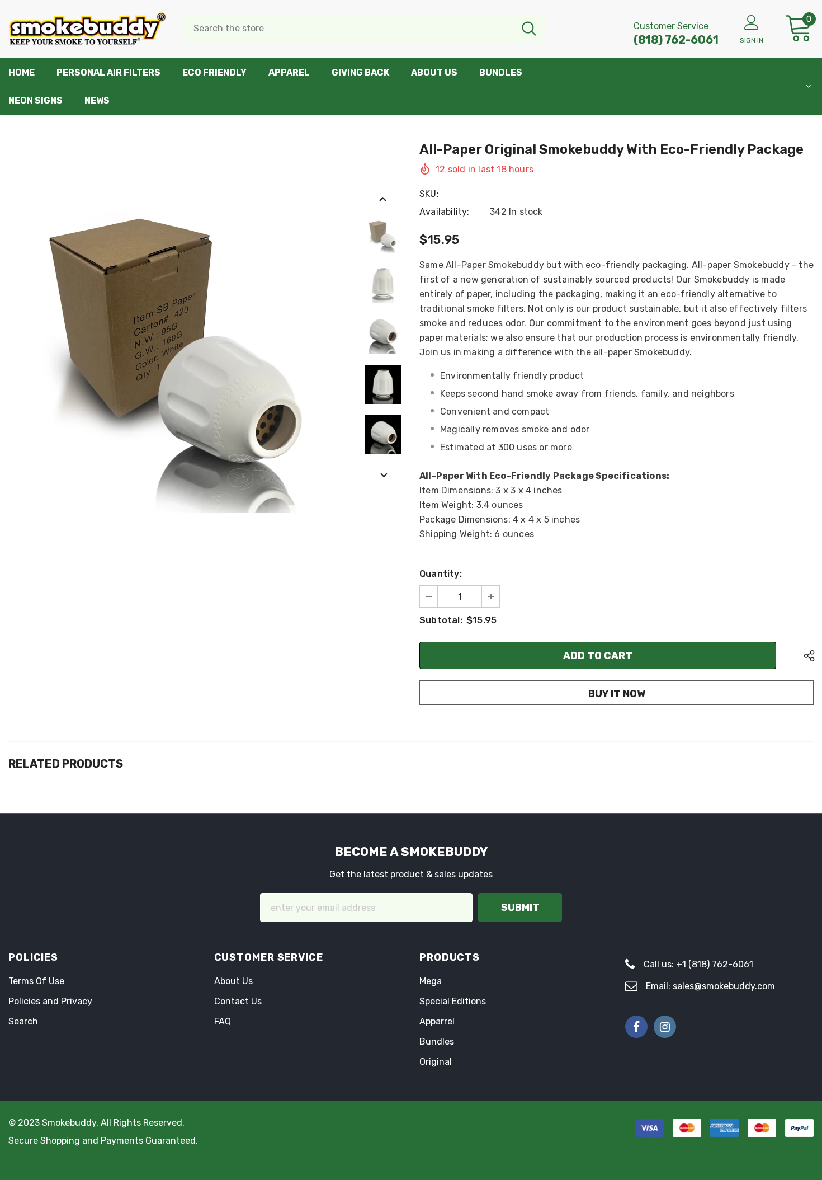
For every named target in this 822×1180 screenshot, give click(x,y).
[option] (180, 333)
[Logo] (87, 29)
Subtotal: (440, 620)
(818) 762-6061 (676, 39)
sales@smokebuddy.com (724, 986)
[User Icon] (751, 22)
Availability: (444, 211)
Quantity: (440, 573)
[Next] (383, 475)
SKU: (429, 194)
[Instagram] (665, 1027)
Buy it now (616, 694)
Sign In (751, 40)
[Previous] (383, 199)
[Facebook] (636, 1027)
